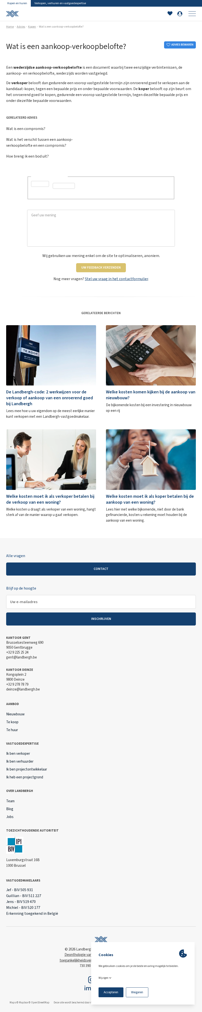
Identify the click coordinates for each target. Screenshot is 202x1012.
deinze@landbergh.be (23, 689)
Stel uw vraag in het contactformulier (116, 279)
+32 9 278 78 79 (17, 684)
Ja (39, 191)
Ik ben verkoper (18, 753)
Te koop (12, 722)
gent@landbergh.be (21, 657)
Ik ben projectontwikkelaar (26, 769)
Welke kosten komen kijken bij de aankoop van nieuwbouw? (150, 395)
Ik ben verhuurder (20, 761)
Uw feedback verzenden (101, 267)
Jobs (10, 816)
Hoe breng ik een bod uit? (27, 156)
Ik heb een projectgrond (24, 777)
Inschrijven (101, 618)
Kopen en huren (17, 3)
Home (10, 27)
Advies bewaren (182, 45)
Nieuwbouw (15, 714)
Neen (63, 193)
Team (10, 801)
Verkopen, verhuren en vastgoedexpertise (60, 3)
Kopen (32, 27)
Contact (101, 568)
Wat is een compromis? (25, 128)
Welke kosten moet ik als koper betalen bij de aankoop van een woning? (150, 499)
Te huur (12, 730)
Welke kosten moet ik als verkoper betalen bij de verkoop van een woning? (50, 499)
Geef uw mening (40, 206)
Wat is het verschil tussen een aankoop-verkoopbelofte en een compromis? (39, 142)
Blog (9, 809)
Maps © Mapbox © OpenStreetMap (30, 1002)
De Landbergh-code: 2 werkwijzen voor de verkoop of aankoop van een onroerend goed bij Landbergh (49, 398)
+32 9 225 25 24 (17, 652)
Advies (21, 27)
